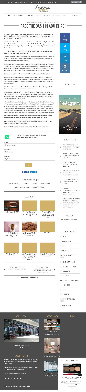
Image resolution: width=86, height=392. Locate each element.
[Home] (9, 16)
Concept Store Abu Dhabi (67, 300)
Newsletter (9, 2)
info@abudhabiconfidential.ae (46, 2)
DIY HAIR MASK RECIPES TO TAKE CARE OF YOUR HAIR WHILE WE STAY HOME (11, 235)
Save (29, 165)
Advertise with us (21, 2)
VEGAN (62, 246)
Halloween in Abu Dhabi (22, 187)
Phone (6, 142)
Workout (45, 22)
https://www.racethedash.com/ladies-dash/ (36, 70)
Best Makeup (65, 294)
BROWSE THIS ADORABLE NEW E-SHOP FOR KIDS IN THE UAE (71, 155)
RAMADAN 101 (47, 232)
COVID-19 (63, 237)
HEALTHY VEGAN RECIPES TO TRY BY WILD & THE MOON (71, 181)
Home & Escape (41, 15)
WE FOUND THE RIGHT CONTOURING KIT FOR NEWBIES (72, 377)
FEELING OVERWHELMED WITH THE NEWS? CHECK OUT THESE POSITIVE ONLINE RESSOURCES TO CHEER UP (29, 256)
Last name (7, 156)
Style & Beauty (54, 15)
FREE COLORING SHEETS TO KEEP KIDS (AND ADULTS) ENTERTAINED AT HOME (29, 214)
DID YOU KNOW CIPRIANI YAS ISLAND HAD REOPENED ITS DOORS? (71, 173)
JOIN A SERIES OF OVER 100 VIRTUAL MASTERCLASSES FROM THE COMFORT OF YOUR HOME (47, 214)
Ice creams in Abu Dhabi (69, 280)
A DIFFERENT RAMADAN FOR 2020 (11, 254)
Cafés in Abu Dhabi (67, 262)
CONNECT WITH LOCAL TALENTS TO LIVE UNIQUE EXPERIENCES (71, 147)
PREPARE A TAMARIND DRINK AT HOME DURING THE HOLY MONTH (29, 234)
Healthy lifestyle (45, 183)
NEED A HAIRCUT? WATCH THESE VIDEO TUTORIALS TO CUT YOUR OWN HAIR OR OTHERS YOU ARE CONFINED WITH (71, 203)
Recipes (63, 290)
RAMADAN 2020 (65, 241)
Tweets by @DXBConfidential (68, 219)
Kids (64, 15)
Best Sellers (65, 285)
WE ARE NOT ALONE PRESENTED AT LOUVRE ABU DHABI (70, 164)
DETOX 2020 (64, 276)
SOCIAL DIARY (73, 15)
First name (7, 149)
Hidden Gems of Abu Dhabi (68, 256)
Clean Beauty (65, 251)
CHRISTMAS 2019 (38, 187)
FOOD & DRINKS (18, 15)
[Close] (61, 360)
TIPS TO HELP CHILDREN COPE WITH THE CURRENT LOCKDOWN (47, 255)
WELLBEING (29, 15)
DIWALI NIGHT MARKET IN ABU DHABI (16, 268)
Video (31, 2)
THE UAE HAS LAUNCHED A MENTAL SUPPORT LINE (11, 212)
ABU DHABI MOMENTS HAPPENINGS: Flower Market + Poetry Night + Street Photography (42, 269)
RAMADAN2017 (14, 183)
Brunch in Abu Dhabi (68, 267)
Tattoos (35, 183)
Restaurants (65, 271)
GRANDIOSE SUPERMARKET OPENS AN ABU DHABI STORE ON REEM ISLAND (21, 344)
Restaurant (26, 183)
